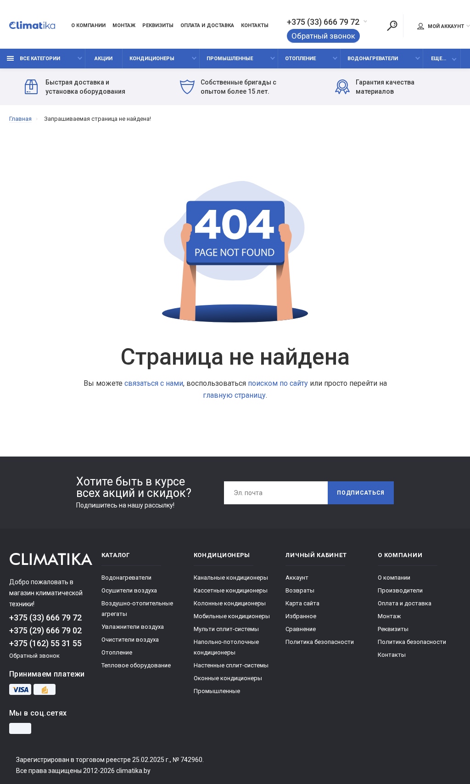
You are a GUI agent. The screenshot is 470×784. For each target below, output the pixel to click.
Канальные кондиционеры (231, 577)
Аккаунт (296, 577)
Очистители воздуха (130, 639)
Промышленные (230, 59)
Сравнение (300, 629)
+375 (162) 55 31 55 (45, 643)
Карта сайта (302, 603)
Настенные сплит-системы (231, 665)
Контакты (255, 25)
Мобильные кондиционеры (232, 616)
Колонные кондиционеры (230, 603)
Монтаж (123, 25)
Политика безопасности (319, 641)
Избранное (300, 616)
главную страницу (234, 395)
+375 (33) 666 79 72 (323, 22)
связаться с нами (153, 383)
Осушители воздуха (129, 590)
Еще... (438, 59)
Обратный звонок (323, 35)
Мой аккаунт (445, 26)
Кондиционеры (151, 59)
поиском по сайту (278, 383)
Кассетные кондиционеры (231, 590)
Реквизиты (157, 25)
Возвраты (299, 590)
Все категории (39, 59)
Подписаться (361, 493)
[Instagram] (20, 728)
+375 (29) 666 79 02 (45, 630)
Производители (400, 590)
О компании (88, 25)
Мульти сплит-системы (226, 629)
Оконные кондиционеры (228, 678)
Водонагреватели (372, 59)
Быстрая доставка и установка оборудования (85, 87)
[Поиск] (391, 25)
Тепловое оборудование (136, 665)
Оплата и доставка (207, 25)
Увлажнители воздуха (132, 626)
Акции (103, 59)
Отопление (300, 59)
